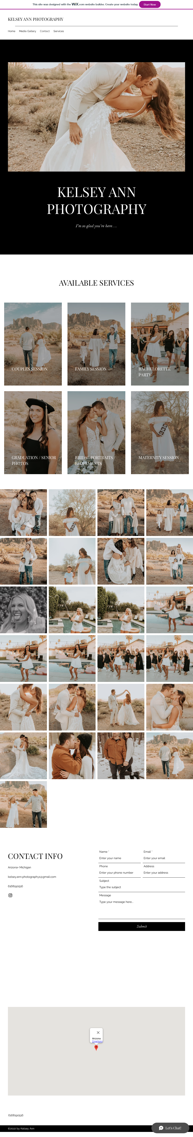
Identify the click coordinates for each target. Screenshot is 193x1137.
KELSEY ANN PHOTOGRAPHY (35, 19)
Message (105, 895)
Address (149, 866)
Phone (103, 866)
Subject (104, 880)
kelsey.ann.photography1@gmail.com (32, 877)
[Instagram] (10, 895)
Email (147, 851)
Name (103, 851)
